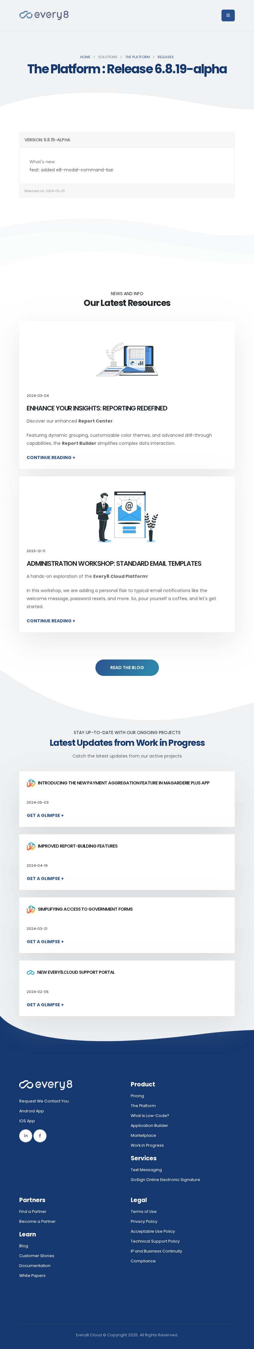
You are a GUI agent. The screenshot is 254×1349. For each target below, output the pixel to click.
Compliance (143, 1261)
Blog (23, 1245)
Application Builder (149, 1125)
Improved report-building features (77, 846)
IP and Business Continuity (156, 1251)
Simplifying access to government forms (84, 909)
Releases (166, 56)
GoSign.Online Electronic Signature (165, 1179)
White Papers (32, 1275)
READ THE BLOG (127, 667)
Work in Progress (147, 1145)
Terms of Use (144, 1211)
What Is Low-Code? (150, 1115)
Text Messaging (146, 1169)
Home (85, 56)
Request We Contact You (44, 1101)
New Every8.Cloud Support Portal (75, 972)
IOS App (28, 1120)
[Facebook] (40, 1136)
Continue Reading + (51, 457)
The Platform (137, 56)
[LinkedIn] (26, 1136)
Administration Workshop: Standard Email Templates (114, 563)
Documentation (34, 1265)
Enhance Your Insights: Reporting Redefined (97, 408)
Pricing (137, 1095)
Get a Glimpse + (45, 815)
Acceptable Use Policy (153, 1231)
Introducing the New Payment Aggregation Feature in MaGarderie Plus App (123, 783)
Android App (31, 1111)
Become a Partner (37, 1221)
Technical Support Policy (155, 1241)
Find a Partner (32, 1211)
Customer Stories (36, 1255)
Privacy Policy (144, 1221)
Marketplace (143, 1135)
